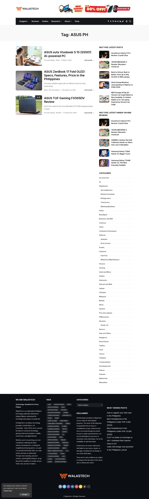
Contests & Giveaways (107, 231)
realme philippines (53, 442)
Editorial (102, 235)
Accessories (104, 178)
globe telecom (52, 420)
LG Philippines (52, 437)
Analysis (104, 239)
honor (68, 423)
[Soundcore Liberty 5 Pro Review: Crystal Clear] (104, 54)
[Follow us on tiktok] (123, 21)
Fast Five (104, 256)
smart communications (55, 450)
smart (64, 448)
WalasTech (103, 378)
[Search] (130, 21)
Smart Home (104, 341)
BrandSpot (103, 215)
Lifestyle (102, 292)
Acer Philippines (59, 404)
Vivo (63, 456)
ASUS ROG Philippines (54, 412)
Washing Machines (108, 206)
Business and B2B (106, 219)
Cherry (66, 412)
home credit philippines (55, 423)
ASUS (63, 407)
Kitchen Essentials (108, 194)
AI (100, 182)
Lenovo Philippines (53, 434)
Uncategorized (104, 366)
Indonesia (103, 280)
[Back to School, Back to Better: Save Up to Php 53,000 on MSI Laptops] (104, 75)
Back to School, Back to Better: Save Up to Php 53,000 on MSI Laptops (120, 74)
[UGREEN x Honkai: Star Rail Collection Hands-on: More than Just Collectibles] (104, 143)
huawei (64, 426)
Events (101, 247)
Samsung (65, 442)
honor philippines (53, 426)
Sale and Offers (105, 333)
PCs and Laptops (49, 60)
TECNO (62, 453)
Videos (102, 370)
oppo (60, 437)
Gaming (102, 268)
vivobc (50, 459)
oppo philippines (53, 439)
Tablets (102, 346)
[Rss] (120, 21)
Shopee (66, 445)
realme (63, 439)
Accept (24, 494)
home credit (64, 420)
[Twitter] (111, 21)
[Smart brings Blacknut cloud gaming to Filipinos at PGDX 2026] (104, 85)
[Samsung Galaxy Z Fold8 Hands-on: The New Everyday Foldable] (104, 163)
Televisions (105, 202)
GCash (50, 418)
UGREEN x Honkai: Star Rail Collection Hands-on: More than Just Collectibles (121, 142)
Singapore (103, 337)
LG (63, 434)
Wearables (103, 382)
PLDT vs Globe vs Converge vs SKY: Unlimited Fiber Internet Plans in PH (119, 440)
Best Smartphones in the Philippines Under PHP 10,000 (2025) (119, 431)
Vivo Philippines (60, 459)
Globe (57, 418)
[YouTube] (118, 21)
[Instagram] (113, 21)
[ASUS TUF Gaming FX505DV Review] (29, 105)
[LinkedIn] (115, 21)
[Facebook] (108, 21)
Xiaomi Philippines (60, 461)
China (101, 227)
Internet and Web (105, 284)
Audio (101, 211)
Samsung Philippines (54, 445)
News (58, 60)
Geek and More (105, 272)
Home (71, 30)
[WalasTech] (27, 9)
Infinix (65, 429)
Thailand (102, 358)
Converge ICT (67, 415)
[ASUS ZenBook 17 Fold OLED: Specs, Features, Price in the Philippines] (29, 80)
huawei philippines (53, 429)
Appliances (103, 186)
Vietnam (102, 374)
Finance (102, 264)
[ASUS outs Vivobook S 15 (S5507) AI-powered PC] (29, 56)
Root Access (105, 243)
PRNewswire (104, 317)
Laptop (102, 288)
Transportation (104, 362)
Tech (101, 350)
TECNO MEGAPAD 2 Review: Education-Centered (119, 64)
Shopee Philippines (53, 448)
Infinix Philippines (53, 431)
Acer (49, 404)
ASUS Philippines (53, 409)
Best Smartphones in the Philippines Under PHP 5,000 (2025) (119, 422)
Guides (102, 276)
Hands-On (104, 325)
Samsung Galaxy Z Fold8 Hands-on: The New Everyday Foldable (120, 162)
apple (69, 404)
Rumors (102, 329)
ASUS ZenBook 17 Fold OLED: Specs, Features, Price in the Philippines (64, 75)
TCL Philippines (52, 453)
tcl (67, 450)
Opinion (102, 309)
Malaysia (102, 297)
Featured (102, 251)
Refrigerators (106, 198)
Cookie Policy (8, 490)
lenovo (64, 431)
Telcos (101, 354)
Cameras (102, 223)
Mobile (101, 301)
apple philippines (53, 407)
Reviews (58, 112)
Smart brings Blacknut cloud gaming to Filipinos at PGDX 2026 (122, 84)
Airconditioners (107, 190)
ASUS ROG (63, 409)
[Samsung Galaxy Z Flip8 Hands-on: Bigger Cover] (104, 153)
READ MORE (88, 60)
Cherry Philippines (53, 415)
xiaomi (50, 461)
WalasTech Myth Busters (110, 260)
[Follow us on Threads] (89, 486)
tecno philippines (53, 456)
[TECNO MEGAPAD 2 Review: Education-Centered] (104, 65)
